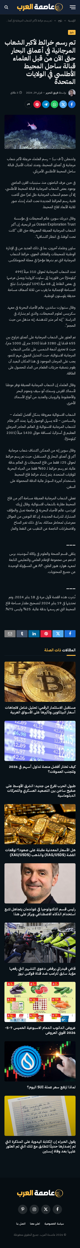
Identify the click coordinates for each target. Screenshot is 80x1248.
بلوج (72, 32)
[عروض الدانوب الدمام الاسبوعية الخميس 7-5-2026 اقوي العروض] (40, 1002)
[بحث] (6, 7)
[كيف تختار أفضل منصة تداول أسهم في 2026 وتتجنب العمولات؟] (40, 741)
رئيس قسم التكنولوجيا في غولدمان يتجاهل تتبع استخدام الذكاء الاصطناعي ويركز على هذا (40, 912)
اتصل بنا (21, 1224)
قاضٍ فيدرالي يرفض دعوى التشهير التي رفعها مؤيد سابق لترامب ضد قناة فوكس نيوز (42, 971)
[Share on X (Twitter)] (63, 104)
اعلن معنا (35, 1224)
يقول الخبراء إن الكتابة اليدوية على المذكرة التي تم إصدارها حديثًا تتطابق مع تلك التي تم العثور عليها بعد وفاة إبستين (40, 1146)
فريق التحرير (52, 93)
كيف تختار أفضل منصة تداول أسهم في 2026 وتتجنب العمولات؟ (42, 769)
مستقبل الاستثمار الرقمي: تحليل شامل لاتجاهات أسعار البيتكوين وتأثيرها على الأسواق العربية (40, 710)
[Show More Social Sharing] (28, 104)
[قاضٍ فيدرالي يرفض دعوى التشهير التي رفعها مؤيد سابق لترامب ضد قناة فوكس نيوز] (40, 943)
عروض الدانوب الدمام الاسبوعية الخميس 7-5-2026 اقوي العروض (40, 1030)
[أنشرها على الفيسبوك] (72, 104)
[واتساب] (54, 104)
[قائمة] (73, 7)
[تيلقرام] (46, 104)
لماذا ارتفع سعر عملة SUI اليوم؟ (51, 1087)
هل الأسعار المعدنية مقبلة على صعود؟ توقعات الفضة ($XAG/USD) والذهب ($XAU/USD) (40, 852)
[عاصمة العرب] (40, 7)
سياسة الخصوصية (54, 1224)
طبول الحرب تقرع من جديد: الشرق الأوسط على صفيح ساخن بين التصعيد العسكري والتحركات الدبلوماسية (41, 791)
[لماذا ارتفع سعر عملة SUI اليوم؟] (40, 1061)
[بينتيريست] (37, 104)
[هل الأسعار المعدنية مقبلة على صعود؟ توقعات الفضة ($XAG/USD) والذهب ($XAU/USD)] (40, 824)
